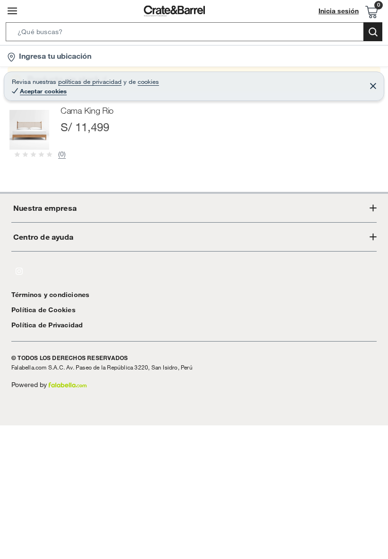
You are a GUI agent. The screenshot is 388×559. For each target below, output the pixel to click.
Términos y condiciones (50, 294)
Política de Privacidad (47, 325)
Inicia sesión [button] (338, 11)
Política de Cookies (43, 310)
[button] (194, 33)
